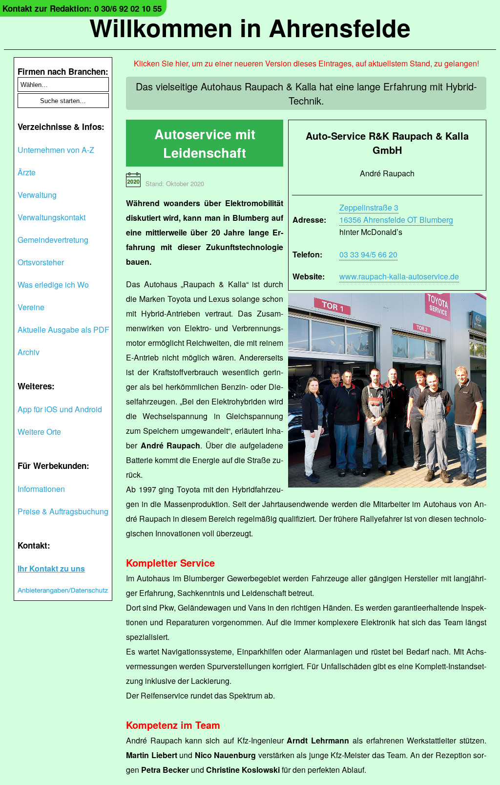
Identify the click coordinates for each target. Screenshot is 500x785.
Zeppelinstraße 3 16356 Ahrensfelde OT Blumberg (396, 213)
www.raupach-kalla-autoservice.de (399, 276)
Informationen (41, 488)
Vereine (31, 307)
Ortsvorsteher (41, 262)
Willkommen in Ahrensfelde (250, 27)
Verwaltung (37, 194)
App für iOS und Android (60, 409)
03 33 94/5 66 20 (368, 254)
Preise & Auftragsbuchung (63, 511)
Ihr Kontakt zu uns (51, 568)
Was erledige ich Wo (53, 284)
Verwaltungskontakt (51, 217)
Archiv (29, 352)
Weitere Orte (39, 431)
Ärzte (27, 172)
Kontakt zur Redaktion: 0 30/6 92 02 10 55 (82, 8)
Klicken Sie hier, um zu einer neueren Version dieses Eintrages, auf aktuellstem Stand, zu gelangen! (306, 63)
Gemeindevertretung (53, 239)
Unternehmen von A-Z (56, 149)
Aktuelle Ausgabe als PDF (63, 329)
